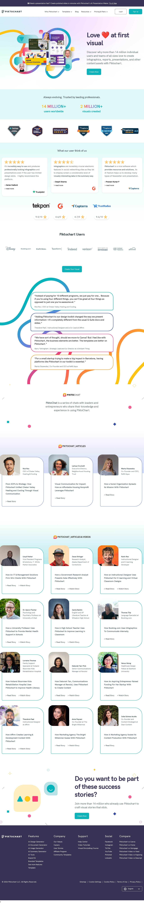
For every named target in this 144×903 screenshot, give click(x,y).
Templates (66, 11)
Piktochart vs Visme (127, 845)
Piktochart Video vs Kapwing (130, 855)
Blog (77, 11)
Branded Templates (35, 861)
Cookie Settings (95, 882)
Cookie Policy (109, 882)
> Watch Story (24, 585)
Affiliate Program (60, 851)
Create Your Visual (72, 269)
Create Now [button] (94, 72)
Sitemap (83, 882)
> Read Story (11, 501)
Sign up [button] (135, 12)
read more (10, 188)
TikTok (107, 848)
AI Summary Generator (37, 851)
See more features (35, 864)
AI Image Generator (36, 848)
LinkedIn (108, 858)
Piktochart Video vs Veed (129, 851)
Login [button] (121, 12)
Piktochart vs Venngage (128, 848)
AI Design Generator (36, 842)
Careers (57, 845)
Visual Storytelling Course (88, 848)
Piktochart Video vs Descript (130, 858)
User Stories (58, 848)
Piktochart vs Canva (127, 842)
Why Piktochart (51, 11)
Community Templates (62, 855)
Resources (85, 11)
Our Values (58, 842)
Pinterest (108, 855)
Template (31, 868)
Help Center (83, 842)
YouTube (108, 851)
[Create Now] (41, 53)
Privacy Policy (135, 882)
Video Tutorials (84, 845)
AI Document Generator (37, 845)
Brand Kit (32, 858)
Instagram (109, 845)
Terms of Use (122, 882)
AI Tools (31, 855)
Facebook (109, 842)
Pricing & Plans (100, 11)
